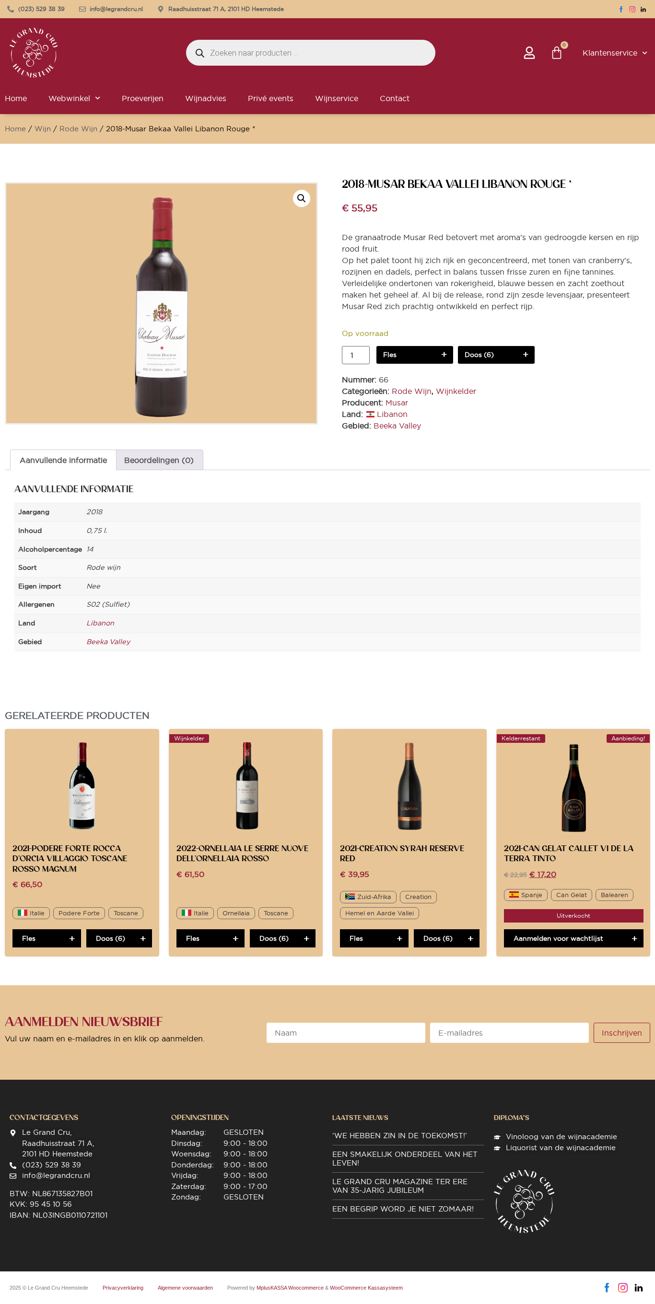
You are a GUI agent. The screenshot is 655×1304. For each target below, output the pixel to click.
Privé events (270, 98)
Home (15, 128)
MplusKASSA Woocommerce (290, 1288)
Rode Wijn (78, 128)
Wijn (43, 128)
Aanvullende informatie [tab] (63, 460)
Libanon (392, 414)
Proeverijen (143, 98)
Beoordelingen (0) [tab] (159, 460)
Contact (394, 98)
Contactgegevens (44, 1117)
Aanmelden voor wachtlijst (558, 938)
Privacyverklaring (123, 1288)
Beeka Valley (397, 425)
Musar (397, 402)
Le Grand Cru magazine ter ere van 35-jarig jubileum (400, 1186)
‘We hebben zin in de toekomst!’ (399, 1135)
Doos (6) (479, 354)
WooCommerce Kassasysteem (366, 1288)
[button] (301, 198)
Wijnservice (336, 98)
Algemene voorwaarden (185, 1288)
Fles (390, 354)
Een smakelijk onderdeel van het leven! (405, 1158)
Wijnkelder (456, 391)
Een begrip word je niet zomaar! (403, 1208)
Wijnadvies (205, 98)
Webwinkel (69, 98)
